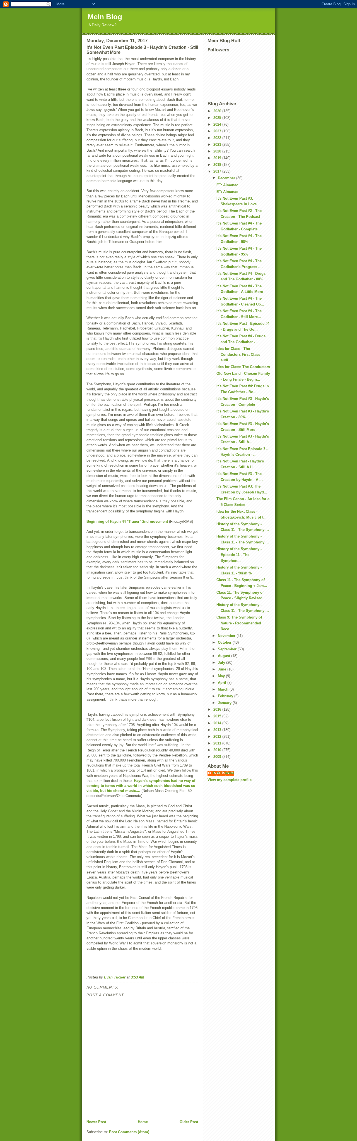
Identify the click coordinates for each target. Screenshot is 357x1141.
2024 (217, 124)
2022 (217, 138)
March (224, 689)
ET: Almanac (227, 185)
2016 (217, 709)
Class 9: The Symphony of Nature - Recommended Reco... (239, 623)
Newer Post (96, 1122)
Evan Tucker (223, 773)
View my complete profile (230, 780)
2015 (217, 716)
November (227, 636)
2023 (217, 131)
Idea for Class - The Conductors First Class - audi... (239, 354)
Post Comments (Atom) (129, 1132)
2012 (217, 736)
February (226, 696)
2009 (217, 757)
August (224, 656)
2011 (217, 743)
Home (143, 1122)
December (227, 178)
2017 (217, 171)
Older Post (189, 1122)
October (225, 642)
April (222, 683)
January (225, 703)
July (222, 662)
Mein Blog (105, 17)
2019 (217, 158)
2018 (217, 165)
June (222, 669)
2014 (217, 723)
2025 (217, 118)
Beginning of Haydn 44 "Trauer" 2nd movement (127, 521)
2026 (217, 111)
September (228, 649)
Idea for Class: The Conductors (243, 367)
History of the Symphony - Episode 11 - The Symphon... (239, 555)
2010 (217, 750)
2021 (217, 144)
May (222, 676)
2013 (217, 730)
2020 (217, 151)
